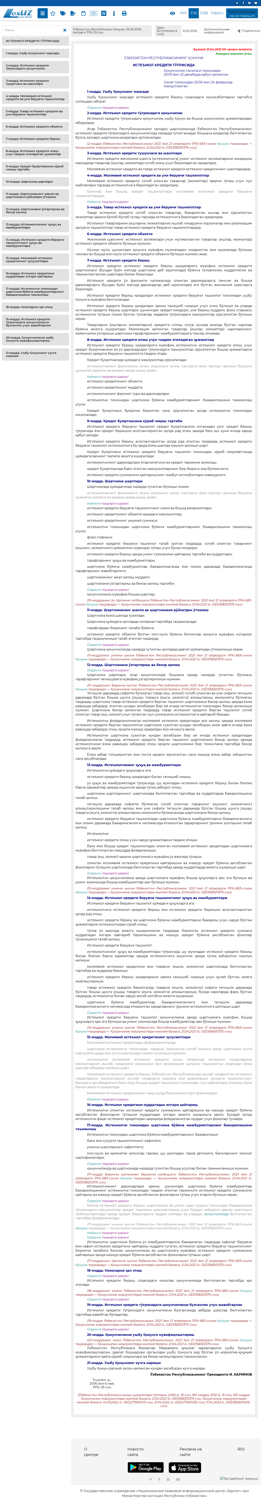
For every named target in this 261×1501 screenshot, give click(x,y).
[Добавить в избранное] (53, 13)
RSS (241, 1449)
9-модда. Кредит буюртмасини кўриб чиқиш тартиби (34, 168)
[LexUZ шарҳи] (73, 13)
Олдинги (94, 107)
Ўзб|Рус (217, 13)
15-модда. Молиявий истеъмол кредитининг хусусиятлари (29, 259)
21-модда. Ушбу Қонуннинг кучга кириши (31, 354)
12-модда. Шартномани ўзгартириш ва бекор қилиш (35, 210)
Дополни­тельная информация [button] (216, 31)
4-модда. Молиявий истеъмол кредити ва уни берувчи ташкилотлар (35, 97)
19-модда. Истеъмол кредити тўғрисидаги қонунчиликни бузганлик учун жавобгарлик (28, 322)
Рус (183, 13)
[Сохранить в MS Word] (104, 13)
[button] (35, 41)
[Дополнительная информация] (114, 13)
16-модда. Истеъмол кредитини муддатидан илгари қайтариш (30, 275)
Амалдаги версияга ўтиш (234, 53)
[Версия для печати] (124, 13)
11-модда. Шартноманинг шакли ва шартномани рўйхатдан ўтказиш (32, 195)
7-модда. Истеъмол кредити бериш (33, 139)
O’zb (204, 13)
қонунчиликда (216, 1214)
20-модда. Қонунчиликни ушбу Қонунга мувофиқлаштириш (30, 339)
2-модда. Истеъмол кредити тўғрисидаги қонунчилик (27, 67)
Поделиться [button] (250, 31)
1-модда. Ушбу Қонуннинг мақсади (32, 53)
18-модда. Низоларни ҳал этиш (29, 307)
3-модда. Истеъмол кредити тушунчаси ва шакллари (27, 82)
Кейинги (94, 202)
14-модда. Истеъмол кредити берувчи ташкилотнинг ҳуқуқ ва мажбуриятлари (35, 243)
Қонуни (223, 144)
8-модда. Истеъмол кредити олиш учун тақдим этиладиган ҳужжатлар (33, 152)
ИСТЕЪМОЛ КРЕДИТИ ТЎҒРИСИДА (33, 41)
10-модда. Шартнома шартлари (29, 181)
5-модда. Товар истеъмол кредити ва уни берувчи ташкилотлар (34, 112)
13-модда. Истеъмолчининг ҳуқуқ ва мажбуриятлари (33, 226)
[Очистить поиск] (65, 30)
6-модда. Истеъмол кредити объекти (34, 126)
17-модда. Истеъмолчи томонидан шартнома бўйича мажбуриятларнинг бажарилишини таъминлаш (35, 292)
